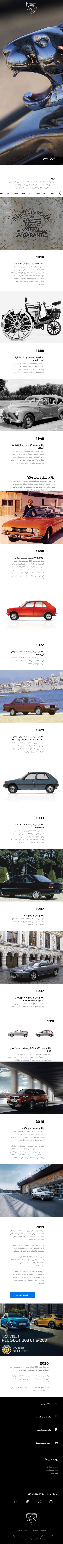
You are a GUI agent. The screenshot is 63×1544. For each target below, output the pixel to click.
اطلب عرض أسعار (52, 1467)
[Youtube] (16, 1502)
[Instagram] (28, 1502)
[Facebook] (51, 1502)
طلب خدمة (54, 1473)
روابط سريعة (51, 1459)
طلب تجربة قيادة (52, 1470)
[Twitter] (39, 1502)
